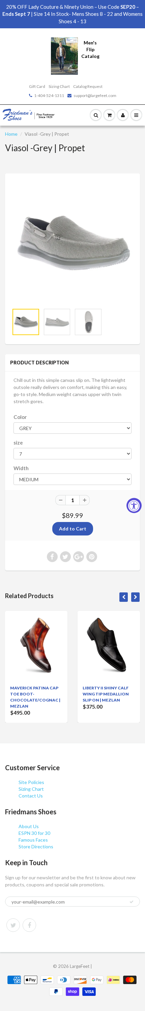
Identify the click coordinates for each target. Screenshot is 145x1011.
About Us (29, 826)
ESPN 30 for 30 (34, 833)
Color (20, 417)
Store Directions (36, 846)
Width (21, 468)
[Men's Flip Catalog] (64, 55)
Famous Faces (33, 840)
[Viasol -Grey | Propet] (72, 242)
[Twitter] (13, 925)
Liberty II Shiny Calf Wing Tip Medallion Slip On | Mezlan (106, 694)
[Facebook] (29, 925)
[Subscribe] (131, 901)
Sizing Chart (59, 86)
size (18, 442)
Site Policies (31, 782)
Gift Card (37, 86)
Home (11, 134)
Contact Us (31, 795)
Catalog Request (88, 86)
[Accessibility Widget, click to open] (134, 505)
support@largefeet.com (95, 95)
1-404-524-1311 (49, 95)
